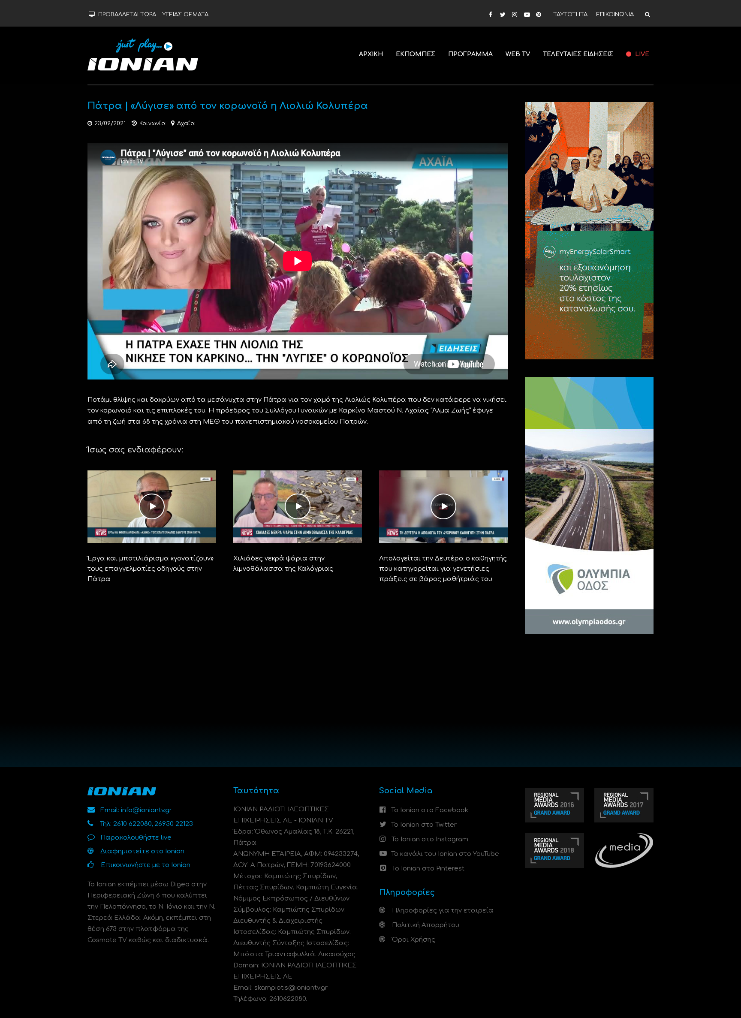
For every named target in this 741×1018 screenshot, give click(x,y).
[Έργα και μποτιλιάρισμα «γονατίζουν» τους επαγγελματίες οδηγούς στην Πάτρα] (151, 506)
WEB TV (518, 54)
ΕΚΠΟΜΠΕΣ (415, 54)
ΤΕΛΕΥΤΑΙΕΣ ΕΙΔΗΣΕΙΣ (578, 54)
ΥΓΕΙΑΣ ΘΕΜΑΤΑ (185, 15)
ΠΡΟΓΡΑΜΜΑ (470, 54)
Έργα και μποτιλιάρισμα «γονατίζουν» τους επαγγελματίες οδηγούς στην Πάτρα (150, 569)
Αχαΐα (186, 123)
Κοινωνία (152, 123)
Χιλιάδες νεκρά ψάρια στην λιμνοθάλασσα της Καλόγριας (283, 563)
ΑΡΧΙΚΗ (371, 54)
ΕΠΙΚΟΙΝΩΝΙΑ (615, 15)
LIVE (641, 54)
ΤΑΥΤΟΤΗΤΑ (570, 15)
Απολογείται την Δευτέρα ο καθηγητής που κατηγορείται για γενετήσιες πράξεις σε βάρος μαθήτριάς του (443, 569)
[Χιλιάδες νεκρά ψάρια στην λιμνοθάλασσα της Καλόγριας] (297, 506)
